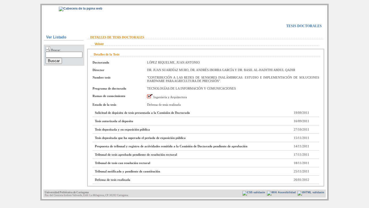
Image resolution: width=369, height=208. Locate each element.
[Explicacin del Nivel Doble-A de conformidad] (253, 193)
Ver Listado (56, 37)
